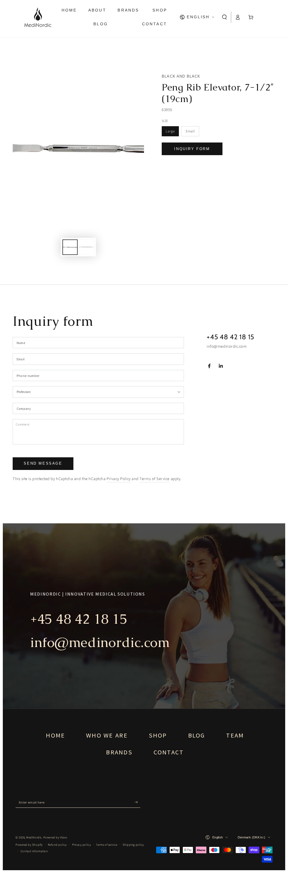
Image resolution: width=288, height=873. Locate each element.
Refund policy (57, 845)
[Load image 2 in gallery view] (86, 247)
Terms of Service (155, 479)
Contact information (34, 851)
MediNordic (34, 837)
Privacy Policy (119, 479)
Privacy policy (81, 845)
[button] (224, 17)
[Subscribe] (137, 802)
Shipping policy (133, 845)
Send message (43, 463)
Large (170, 131)
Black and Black (181, 76)
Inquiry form (192, 149)
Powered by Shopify (29, 845)
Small (190, 131)
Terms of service (107, 845)
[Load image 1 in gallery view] (70, 247)
